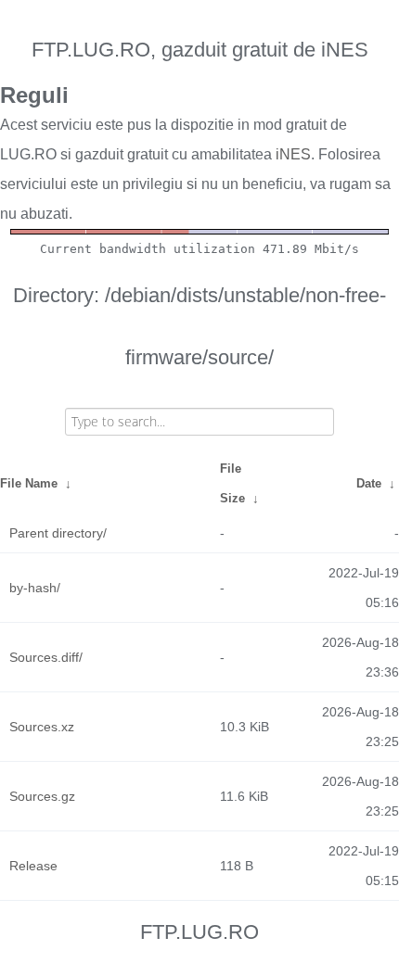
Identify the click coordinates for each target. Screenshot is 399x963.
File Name (29, 483)
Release (33, 865)
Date (368, 483)
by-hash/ (34, 587)
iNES (293, 154)
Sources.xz (41, 726)
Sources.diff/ (46, 657)
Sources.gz (42, 796)
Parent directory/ (58, 533)
